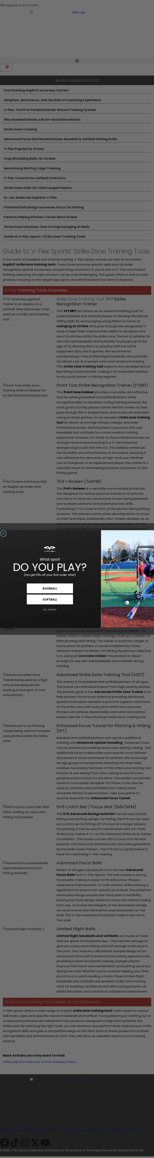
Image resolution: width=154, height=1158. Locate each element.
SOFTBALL (50, 599)
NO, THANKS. (50, 609)
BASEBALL (50, 588)
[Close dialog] (3, 533)
